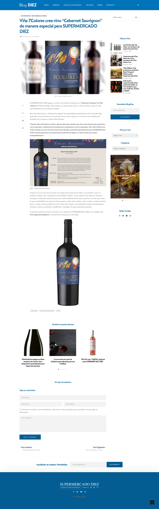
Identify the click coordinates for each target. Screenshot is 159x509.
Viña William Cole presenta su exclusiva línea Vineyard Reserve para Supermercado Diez (130, 72)
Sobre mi (56, 5)
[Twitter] (123, 216)
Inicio (46, 5)
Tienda (100, 5)
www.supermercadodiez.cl (40, 215)
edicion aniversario (47, 311)
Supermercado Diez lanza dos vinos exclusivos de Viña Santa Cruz (130, 59)
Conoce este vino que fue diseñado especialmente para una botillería (63, 361)
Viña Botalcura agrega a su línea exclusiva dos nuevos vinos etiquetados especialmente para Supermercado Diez (32, 362)
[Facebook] (119, 216)
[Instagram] (130, 216)
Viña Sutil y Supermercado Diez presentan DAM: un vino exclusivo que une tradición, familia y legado (131, 86)
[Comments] (22, 128)
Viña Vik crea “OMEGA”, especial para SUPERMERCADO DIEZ (93, 360)
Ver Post (125, 193)
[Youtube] (126, 216)
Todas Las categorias (72, 5)
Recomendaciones (39, 16)
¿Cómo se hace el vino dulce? (125, 177)
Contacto (110, 5)
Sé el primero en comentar (30, 37)
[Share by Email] (22, 120)
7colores (34, 311)
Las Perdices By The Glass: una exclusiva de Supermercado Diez (131, 47)
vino (58, 311)
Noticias (89, 5)
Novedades (26, 16)
